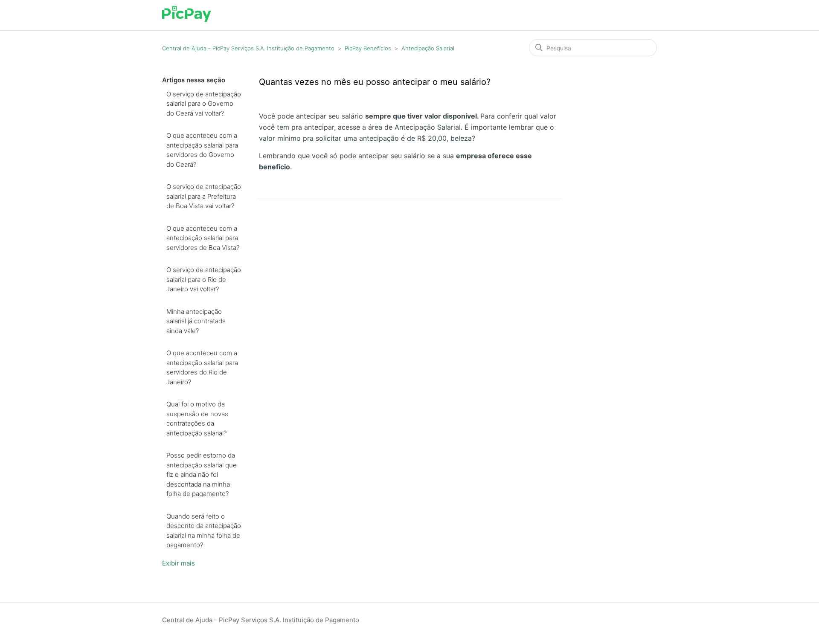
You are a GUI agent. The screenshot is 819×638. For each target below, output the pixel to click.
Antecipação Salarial (427, 48)
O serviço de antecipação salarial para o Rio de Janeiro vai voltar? (203, 279)
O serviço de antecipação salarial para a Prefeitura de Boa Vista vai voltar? (203, 196)
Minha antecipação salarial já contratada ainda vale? (196, 321)
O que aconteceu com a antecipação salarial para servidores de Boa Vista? (202, 238)
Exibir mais (178, 563)
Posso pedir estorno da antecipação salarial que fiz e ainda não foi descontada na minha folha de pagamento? (201, 474)
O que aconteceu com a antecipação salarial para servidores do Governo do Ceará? (202, 149)
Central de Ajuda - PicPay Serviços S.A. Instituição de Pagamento (248, 48)
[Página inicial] (186, 19)
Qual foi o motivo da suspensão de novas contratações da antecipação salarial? (197, 418)
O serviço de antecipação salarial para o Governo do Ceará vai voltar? (203, 103)
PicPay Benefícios (368, 48)
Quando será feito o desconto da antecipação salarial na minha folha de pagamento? (203, 530)
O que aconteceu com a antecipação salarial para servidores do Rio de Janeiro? (202, 367)
